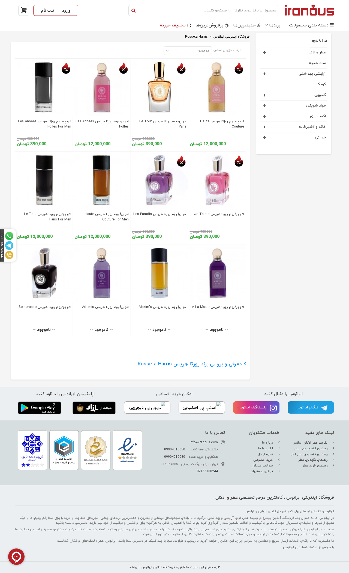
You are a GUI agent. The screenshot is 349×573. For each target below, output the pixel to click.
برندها (274, 25)
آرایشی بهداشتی (312, 73)
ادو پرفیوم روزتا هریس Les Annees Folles (102, 124)
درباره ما (268, 443)
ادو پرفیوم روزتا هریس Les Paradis (159, 214)
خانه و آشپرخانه (312, 126)
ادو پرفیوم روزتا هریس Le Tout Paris (162, 124)
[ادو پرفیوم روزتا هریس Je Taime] (217, 180)
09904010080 (174, 457)
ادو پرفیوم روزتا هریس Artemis (105, 307)
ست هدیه (317, 63)
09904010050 (174, 449)
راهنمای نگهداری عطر (314, 460)
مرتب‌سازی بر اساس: (227, 50)
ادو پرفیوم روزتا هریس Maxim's (162, 307)
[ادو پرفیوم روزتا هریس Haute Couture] (217, 87)
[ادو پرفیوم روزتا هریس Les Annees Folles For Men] (44, 87)
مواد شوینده (316, 105)
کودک (321, 84)
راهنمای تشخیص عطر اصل (309, 454)
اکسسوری (318, 116)
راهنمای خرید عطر (316, 465)
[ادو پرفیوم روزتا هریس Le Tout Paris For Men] (44, 180)
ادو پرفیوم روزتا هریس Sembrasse (45, 307)
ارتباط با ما (266, 448)
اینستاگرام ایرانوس (253, 407)
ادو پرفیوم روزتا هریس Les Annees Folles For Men (44, 124)
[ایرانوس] (307, 10)
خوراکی (320, 137)
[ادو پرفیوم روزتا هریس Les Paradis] (159, 180)
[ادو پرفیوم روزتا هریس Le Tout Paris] (159, 87)
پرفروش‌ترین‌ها (209, 25)
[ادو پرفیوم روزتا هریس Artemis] (102, 273)
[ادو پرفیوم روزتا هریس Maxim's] (159, 273)
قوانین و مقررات (262, 471)
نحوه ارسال (266, 454)
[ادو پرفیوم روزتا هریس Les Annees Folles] (102, 87)
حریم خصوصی (263, 460)
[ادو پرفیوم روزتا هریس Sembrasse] (44, 273)
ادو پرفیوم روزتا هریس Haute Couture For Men (107, 217)
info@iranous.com (204, 442)
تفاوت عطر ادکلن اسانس (311, 443)
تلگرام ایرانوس (307, 407)
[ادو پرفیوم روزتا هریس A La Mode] (217, 273)
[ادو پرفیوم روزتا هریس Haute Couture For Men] (102, 180)
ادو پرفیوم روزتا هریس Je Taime (219, 214)
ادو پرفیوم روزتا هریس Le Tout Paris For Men (47, 217)
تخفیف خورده (173, 25)
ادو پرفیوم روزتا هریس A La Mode (218, 307)
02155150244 (207, 471)
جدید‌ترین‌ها (244, 25)
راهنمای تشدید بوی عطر (311, 448)
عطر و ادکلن (316, 52)
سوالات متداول (262, 465)
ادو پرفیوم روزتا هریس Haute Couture (222, 124)
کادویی (320, 95)
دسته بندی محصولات (309, 25)
